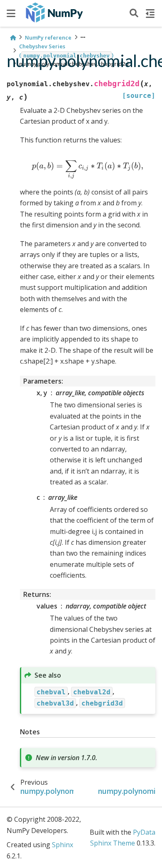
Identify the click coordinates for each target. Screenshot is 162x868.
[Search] (134, 13)
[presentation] (87, 170)
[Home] (13, 37)
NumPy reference (48, 37)
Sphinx (62, 844)
